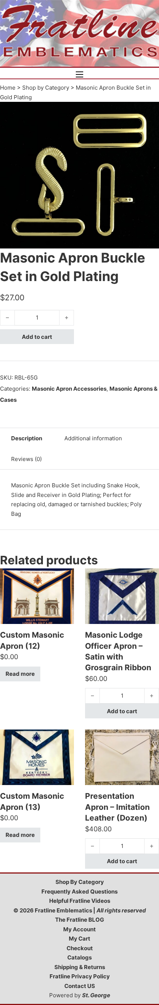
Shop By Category (79, 881)
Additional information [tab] (93, 438)
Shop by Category (45, 87)
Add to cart (37, 336)
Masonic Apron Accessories (69, 388)
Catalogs (79, 957)
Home (8, 87)
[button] (149, 111)
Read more (20, 673)
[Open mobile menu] (79, 74)
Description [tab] (26, 438)
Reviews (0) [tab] (26, 459)
